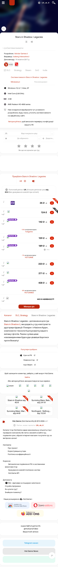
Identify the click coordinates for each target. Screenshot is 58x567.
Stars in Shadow (11, 324)
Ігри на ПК (27, 355)
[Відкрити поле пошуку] (53, 2)
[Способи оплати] (12, 181)
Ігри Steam (28, 365)
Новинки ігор (29, 360)
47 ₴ (48, 249)
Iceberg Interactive (20, 57)
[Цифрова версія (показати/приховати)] (20, 181)
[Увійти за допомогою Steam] (10, 386)
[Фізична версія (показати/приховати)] (25, 181)
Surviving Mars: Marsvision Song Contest (25, 411)
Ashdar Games (20, 54)
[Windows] (33, 181)
